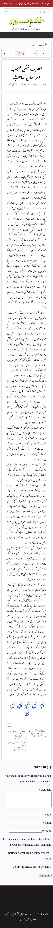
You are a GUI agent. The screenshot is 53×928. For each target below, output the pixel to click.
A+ (43, 53)
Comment (45, 789)
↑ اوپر (11, 53)
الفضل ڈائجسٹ (12, 84)
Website (47, 830)
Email (47, 822)
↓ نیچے (5, 53)
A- (39, 53)
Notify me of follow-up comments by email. (30, 855)
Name (47, 814)
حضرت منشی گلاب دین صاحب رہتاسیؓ (17, 731)
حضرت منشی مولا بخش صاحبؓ (37, 730)
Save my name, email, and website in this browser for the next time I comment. (27, 841)
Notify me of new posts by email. (31, 866)
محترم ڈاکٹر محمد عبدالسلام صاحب (17, 743)
